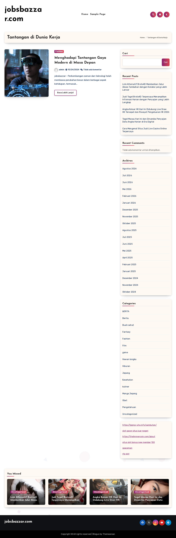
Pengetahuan (129, 407)
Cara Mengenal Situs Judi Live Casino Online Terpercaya (144, 130)
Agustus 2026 (129, 168)
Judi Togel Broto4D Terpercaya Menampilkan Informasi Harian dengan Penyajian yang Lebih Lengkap (145, 99)
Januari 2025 (129, 271)
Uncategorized (129, 414)
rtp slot (125, 454)
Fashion (59, 51)
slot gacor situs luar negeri (135, 431)
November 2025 (130, 216)
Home (84, 14)
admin (61, 70)
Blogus (96, 534)
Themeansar (109, 534)
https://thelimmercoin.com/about (138, 436)
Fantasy (126, 332)
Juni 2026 (127, 182)
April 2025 (127, 257)
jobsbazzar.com (18, 522)
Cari (125, 53)
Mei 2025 (126, 251)
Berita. (125, 318)
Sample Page (98, 14)
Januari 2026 (129, 203)
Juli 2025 (127, 237)
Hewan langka (129, 359)
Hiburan (126, 366)
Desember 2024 (130, 278)
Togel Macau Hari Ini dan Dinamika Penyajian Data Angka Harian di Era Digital (144, 120)
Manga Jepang (129, 393)
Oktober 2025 (129, 223)
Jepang (126, 373)
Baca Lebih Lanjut (65, 93)
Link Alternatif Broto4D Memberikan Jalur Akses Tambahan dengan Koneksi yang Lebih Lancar (144, 87)
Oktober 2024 (129, 292)
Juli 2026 (127, 175)
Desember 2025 (130, 209)
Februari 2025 (129, 264)
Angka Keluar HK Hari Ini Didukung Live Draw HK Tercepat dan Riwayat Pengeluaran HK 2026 (145, 110)
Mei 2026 (127, 189)
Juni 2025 (127, 244)
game (125, 352)
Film (124, 345)
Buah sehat (128, 325)
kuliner (125, 386)
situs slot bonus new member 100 (138, 442)
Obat (124, 400)
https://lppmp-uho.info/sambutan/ (139, 425)
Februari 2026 (129, 196)
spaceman (127, 448)
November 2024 (130, 285)
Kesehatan (127, 380)
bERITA (125, 311)
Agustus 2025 (129, 230)
